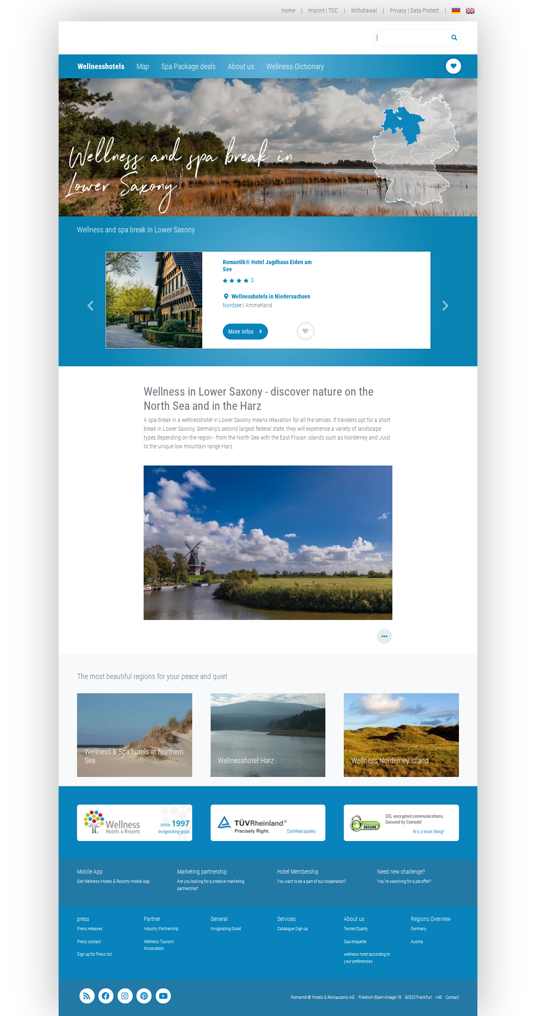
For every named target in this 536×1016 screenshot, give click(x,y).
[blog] (87, 996)
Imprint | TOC (323, 10)
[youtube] (163, 996)
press (83, 919)
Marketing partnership (202, 871)
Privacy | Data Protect (414, 10)
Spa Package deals (188, 66)
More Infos (240, 331)
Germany (419, 928)
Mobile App (90, 871)
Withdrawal (364, 10)
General (219, 919)
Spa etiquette (355, 941)
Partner (152, 919)
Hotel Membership (298, 871)
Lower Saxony (239, 305)
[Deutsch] (456, 10)
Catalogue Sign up (292, 928)
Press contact (89, 941)
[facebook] (106, 996)
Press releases (90, 928)
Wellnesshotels (100, 66)
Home (288, 10)
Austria (417, 941)
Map (143, 66)
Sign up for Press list (94, 954)
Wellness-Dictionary (295, 66)
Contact (452, 997)
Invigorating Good (226, 928)
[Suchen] (454, 37)
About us (241, 66)
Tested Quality (356, 928)
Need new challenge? (401, 871)
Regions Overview (431, 919)
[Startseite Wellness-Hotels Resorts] (144, 37)
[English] (470, 10)
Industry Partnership (161, 928)
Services (286, 919)
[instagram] (125, 996)
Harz (263, 305)
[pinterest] (144, 996)
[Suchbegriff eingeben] (410, 37)
